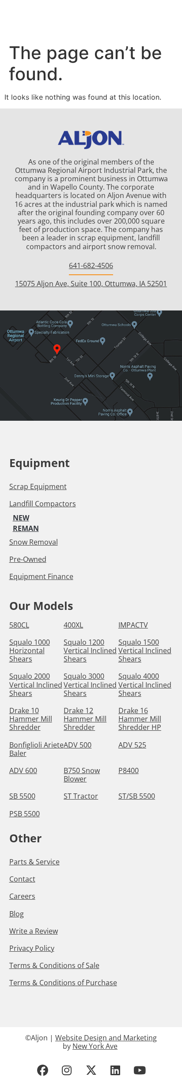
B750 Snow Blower (82, 774)
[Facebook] (42, 1070)
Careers (22, 896)
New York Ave (95, 1046)
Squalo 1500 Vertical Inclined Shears (144, 651)
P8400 (128, 770)
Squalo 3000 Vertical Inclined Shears (90, 685)
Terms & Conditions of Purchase (63, 982)
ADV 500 (77, 745)
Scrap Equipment (38, 486)
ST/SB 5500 (136, 796)
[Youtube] (140, 1070)
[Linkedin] (115, 1070)
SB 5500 (22, 796)
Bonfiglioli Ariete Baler (36, 749)
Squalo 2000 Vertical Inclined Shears (35, 685)
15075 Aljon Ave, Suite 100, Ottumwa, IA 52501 (91, 283)
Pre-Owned (27, 559)
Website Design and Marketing (106, 1038)
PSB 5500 (24, 814)
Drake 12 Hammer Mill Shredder (85, 719)
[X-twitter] (91, 1070)
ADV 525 (132, 745)
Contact (22, 879)
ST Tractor (81, 796)
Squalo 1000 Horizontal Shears (29, 651)
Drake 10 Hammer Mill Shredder (30, 719)
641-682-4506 (91, 265)
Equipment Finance (41, 576)
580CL (19, 625)
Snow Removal (33, 542)
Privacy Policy (31, 948)
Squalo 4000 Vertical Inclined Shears (144, 685)
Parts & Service (34, 862)
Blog (16, 914)
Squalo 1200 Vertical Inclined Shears (90, 651)
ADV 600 (23, 770)
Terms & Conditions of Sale (54, 965)
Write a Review (33, 931)
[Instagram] (67, 1070)
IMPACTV (133, 625)
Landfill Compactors (42, 503)
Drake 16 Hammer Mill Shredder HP (139, 719)
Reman (26, 528)
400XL (73, 625)
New (21, 518)
